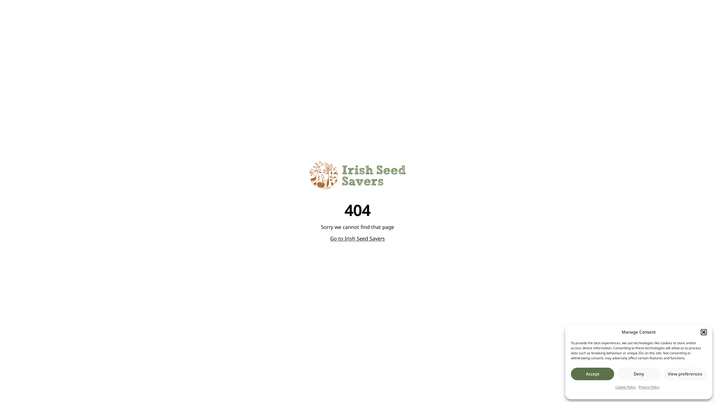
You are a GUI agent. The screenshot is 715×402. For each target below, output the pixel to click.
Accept (592, 374)
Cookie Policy (625, 387)
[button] (704, 332)
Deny (639, 374)
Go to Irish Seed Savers (357, 238)
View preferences (685, 374)
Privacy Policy (648, 387)
